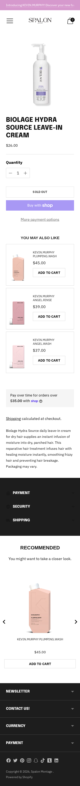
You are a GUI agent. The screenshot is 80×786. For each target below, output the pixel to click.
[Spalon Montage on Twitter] (15, 761)
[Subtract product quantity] (25, 173)
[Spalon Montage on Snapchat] (35, 761)
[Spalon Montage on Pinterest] (22, 761)
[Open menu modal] (10, 21)
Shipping (13, 418)
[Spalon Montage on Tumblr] (49, 761)
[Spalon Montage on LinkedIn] (56, 761)
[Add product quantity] (10, 173)
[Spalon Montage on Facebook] (8, 761)
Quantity (14, 163)
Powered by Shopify (19, 777)
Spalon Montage (42, 771)
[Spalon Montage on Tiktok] (42, 761)
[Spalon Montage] (40, 21)
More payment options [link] (40, 219)
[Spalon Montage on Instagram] (29, 761)
